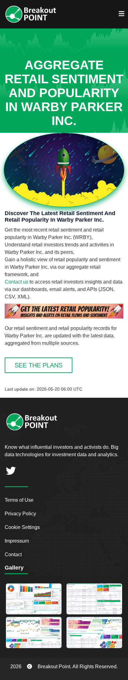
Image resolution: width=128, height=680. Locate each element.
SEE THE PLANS (38, 365)
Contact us (16, 281)
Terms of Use (19, 500)
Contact (13, 554)
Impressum (17, 541)
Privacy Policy (20, 513)
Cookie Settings (22, 527)
